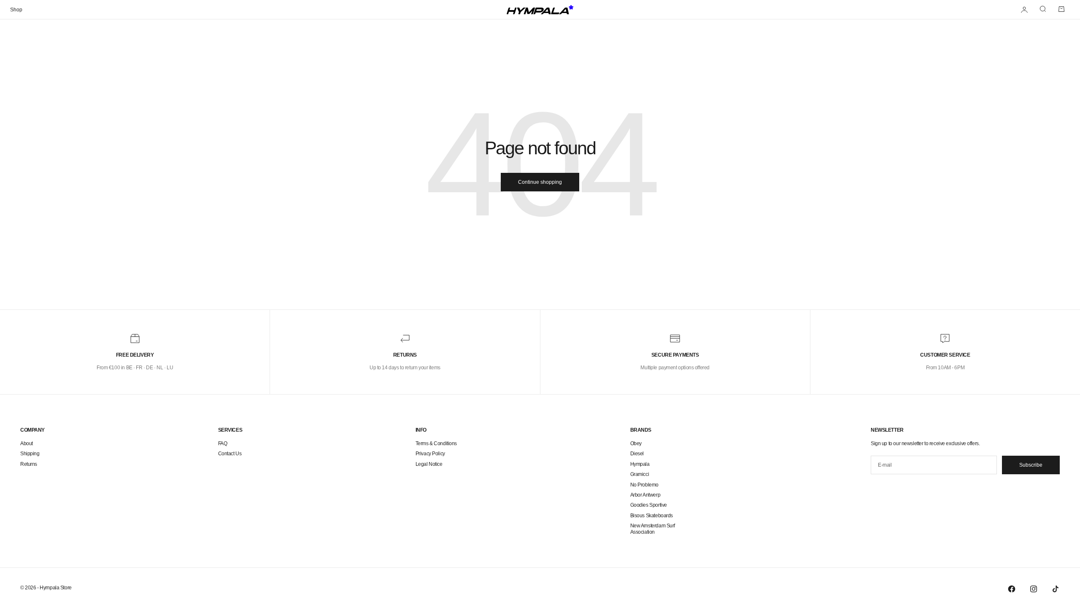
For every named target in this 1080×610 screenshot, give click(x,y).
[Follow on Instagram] (1033, 589)
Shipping (30, 454)
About (26, 443)
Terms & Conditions (436, 443)
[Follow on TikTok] (1055, 589)
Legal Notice (429, 464)
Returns (28, 464)
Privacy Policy (430, 454)
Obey (636, 443)
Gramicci (639, 474)
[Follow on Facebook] (1011, 589)
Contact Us (230, 454)
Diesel (637, 454)
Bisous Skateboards (651, 516)
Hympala (640, 464)
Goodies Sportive (648, 505)
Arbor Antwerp (645, 495)
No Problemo (644, 485)
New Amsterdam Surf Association (652, 529)
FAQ (222, 443)
